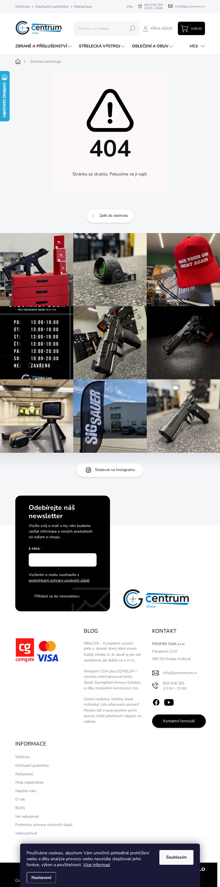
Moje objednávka (29, 782)
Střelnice (22, 6)
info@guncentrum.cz (180, 672)
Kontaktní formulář (179, 721)
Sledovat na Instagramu (115, 469)
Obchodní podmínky (52, 6)
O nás (20, 799)
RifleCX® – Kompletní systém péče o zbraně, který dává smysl (110, 646)
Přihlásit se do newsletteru (56, 596)
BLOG (20, 807)
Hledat (132, 28)
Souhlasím (176, 857)
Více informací (96, 865)
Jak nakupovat (27, 816)
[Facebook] (156, 702)
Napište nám (25, 791)
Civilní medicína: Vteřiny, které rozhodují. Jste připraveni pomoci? (112, 702)
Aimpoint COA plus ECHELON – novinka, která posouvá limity (111, 674)
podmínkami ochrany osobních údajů (59, 580)
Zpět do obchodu (114, 215)
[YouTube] (169, 702)
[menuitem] (44, 46)
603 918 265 (175, 686)
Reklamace (83, 6)
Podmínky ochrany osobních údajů (43, 824)
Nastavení (41, 878)
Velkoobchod (26, 833)
